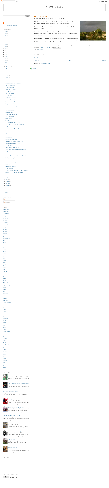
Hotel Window (6, 282)
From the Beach (9, 131)
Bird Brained (8, 91)
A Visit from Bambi (11, 375)
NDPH (4, 315)
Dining (4, 251)
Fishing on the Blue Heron (11, 114)
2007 (6, 192)
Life (4, 295)
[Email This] (54, 48)
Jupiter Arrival (9, 133)
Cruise (4, 249)
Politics (4, 325)
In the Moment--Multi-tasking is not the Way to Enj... (17, 170)
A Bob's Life (54, 6)
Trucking (7, 135)
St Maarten (5, 353)
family (4, 264)
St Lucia (5, 351)
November (8, 68)
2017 (6, 50)
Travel (4, 358)
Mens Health (5, 300)
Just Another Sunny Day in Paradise (13, 83)
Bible (4, 240)
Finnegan (5, 265)
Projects (4, 329)
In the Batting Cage (7, 286)
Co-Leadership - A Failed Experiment (10, 391)
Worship (5, 367)
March (7, 181)
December (8, 66)
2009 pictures (6, 211)
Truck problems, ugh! (10, 158)
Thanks (4, 356)
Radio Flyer (5, 335)
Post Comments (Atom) (45, 63)
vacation (40, 49)
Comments (7, 202)
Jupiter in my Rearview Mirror (12, 81)
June (7, 175)
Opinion (5, 320)
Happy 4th (8, 164)
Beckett (4, 236)
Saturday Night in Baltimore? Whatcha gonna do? (18, 383)
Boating (4, 244)
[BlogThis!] (55, 48)
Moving (4, 306)
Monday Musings (7, 302)
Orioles (4, 322)
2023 (6, 38)
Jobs (4, 291)
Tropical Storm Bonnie (10, 110)
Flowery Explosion (11, 439)
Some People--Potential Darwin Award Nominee (16, 149)
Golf (4, 275)
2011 (6, 63)
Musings (5, 311)
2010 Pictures (6, 213)
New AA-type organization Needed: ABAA (15, 124)
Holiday (4, 280)
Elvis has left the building (11, 101)
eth (3, 256)
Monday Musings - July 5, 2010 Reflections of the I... (17, 162)
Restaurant (5, 338)
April (7, 179)
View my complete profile (10, 25)
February (8, 183)
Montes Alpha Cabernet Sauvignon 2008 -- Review (18, 431)
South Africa (5, 345)
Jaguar (4, 289)
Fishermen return (9, 112)
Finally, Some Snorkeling (11, 97)
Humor (4, 284)
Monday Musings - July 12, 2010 (13, 143)
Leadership (5, 293)
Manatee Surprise (9, 95)
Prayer (4, 327)
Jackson (4, 287)
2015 (6, 54)
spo (3, 347)
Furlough (5, 271)
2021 (6, 42)
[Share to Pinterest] (60, 48)
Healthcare (5, 276)
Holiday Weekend (9, 168)
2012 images (5, 216)
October (8, 71)
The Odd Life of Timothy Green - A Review (11, 415)
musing (4, 309)
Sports (4, 349)
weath (4, 362)
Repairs (4, 336)
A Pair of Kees (9, 145)
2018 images (5, 227)
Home (70, 60)
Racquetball (5, 333)
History (4, 278)
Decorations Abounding (12, 447)
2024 (6, 36)
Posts (6, 199)
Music (4, 307)
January (7, 185)
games (4, 273)
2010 (6, 65)
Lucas (4, 296)
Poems (4, 324)
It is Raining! (8, 151)
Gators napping (9, 118)
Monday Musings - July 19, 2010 (13, 122)
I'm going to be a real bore (11, 139)
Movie (4, 304)
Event (4, 262)
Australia (5, 233)
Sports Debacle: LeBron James (12, 147)
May (7, 177)
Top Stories (32, 69)
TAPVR (4, 355)
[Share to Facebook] (58, 48)
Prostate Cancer (6, 331)
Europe (4, 260)
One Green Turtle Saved (11, 108)
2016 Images (5, 224)
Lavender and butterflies (11, 166)
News (4, 316)
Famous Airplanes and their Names (14, 423)
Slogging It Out (9, 153)
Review (4, 340)
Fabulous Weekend (10, 160)
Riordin (4, 342)
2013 (6, 58)
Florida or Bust (9, 137)
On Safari (7, 120)
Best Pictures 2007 (7, 238)
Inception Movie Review (11, 89)
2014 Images (5, 220)
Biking (4, 242)
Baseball (5, 235)
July (7, 77)
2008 (6, 190)
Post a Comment (37, 57)
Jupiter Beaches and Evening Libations (14, 128)
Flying (4, 269)
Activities (5, 229)
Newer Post (36, 60)
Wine (4, 365)
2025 (6, 33)
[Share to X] (57, 48)
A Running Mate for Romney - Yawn (15, 399)
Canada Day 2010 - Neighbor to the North (15, 172)
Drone (4, 255)
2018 (6, 48)
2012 (6, 60)
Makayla (5, 298)
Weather (4, 364)
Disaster (4, 253)
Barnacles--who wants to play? (12, 106)
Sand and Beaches (9, 126)
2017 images (5, 226)
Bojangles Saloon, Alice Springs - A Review (16, 407)
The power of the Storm (11, 104)
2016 (6, 52)
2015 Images (5, 222)
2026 (6, 31)
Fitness (4, 267)
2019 (6, 46)
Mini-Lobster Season (10, 87)
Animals (5, 231)
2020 (6, 44)
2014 (6, 56)
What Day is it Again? (10, 116)
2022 (6, 40)
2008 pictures (6, 209)
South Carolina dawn (10, 79)
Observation (5, 318)
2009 (6, 188)
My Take (5, 313)
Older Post (104, 60)
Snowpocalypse (6, 344)
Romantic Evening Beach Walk (12, 99)
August (7, 75)
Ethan (4, 258)
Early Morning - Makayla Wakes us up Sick (15, 141)
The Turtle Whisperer (10, 85)
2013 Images (5, 218)
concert (4, 246)
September (8, 73)
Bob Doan (42, 47)
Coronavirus (5, 247)
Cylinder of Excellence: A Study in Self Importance (17, 155)
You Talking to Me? (10, 93)
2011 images (5, 215)
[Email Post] (51, 47)
